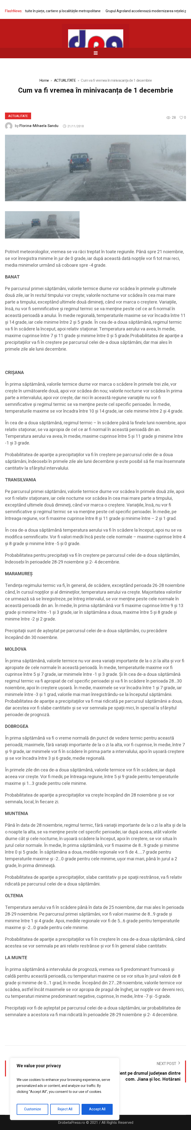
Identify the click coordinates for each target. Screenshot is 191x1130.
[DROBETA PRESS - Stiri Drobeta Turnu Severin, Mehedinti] (95, 45)
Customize (32, 1109)
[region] (64, 1089)
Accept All (97, 1109)
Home (44, 80)
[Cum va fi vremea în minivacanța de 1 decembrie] (95, 167)
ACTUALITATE (65, 80)
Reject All (65, 1109)
